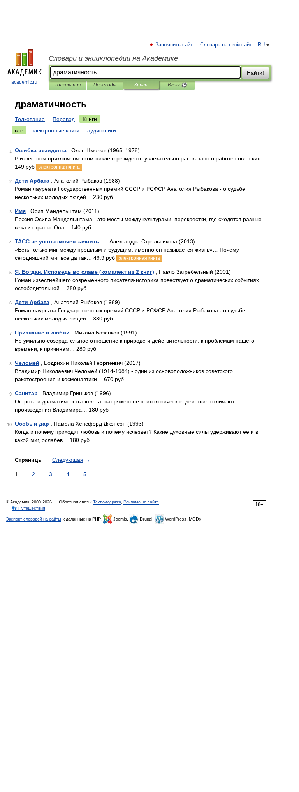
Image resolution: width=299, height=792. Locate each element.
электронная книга (59, 167)
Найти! (255, 73)
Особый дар (32, 424)
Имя (20, 211)
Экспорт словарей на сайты (33, 519)
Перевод (64, 119)
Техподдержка (107, 502)
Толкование (30, 119)
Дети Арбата (32, 181)
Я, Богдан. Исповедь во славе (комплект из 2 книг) (84, 272)
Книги (141, 85)
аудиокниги (101, 130)
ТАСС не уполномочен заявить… (60, 241)
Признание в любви (42, 332)
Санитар (26, 393)
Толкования (68, 85)
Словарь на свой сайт (226, 45)
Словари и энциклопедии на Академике (113, 58)
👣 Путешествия (28, 508)
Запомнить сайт (174, 45)
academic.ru (24, 82)
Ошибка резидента (41, 150)
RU (261, 45)
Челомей (27, 363)
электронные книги (55, 130)
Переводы (104, 85)
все (19, 130)
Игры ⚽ (177, 85)
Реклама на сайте (141, 502)
